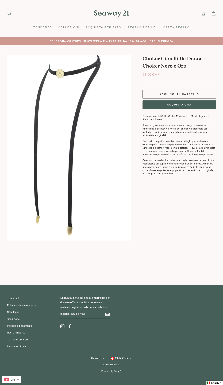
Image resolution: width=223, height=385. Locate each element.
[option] (111, 41)
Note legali (13, 312)
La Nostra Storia (16, 346)
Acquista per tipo (103, 27)
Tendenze (42, 27)
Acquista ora (179, 104)
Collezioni (69, 27)
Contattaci (13, 298)
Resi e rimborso (16, 332)
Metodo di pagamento (19, 325)
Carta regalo (176, 27)
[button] (214, 383)
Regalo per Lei (142, 27)
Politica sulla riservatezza (21, 305)
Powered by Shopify (111, 371)
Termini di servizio (17, 339)
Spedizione (13, 318)
